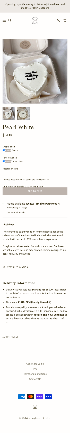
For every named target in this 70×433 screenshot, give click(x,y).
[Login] (58, 20)
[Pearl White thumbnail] (9, 113)
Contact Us (35, 379)
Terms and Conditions (35, 374)
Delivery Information (15, 267)
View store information (16, 212)
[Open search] (9, 20)
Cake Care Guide (35, 364)
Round (8, 150)
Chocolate (17, 161)
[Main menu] (4, 20)
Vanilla (8, 161)
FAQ (35, 369)
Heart (15, 150)
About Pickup (11, 336)
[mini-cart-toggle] (64, 20)
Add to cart (35, 191)
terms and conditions (30, 293)
